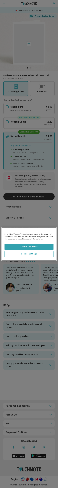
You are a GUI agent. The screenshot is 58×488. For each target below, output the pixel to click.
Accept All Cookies (29, 247)
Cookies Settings (29, 254)
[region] (28, 244)
